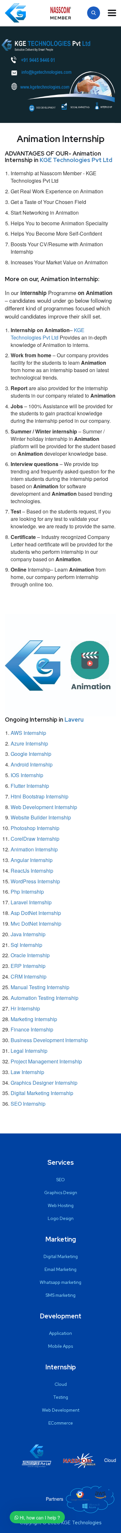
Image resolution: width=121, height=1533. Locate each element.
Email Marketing (60, 1269)
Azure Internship (29, 743)
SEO (60, 1180)
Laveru (74, 719)
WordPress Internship (35, 881)
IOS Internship (27, 775)
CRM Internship (28, 976)
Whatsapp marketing (60, 1282)
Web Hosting (61, 1205)
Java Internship (28, 934)
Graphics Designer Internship (44, 1082)
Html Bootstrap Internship (39, 796)
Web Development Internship (44, 807)
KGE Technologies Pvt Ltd (76, 160)
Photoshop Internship (35, 828)
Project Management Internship (46, 1061)
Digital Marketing (61, 1256)
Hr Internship (25, 1008)
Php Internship (27, 891)
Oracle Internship (30, 955)
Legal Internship (29, 1050)
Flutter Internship (30, 785)
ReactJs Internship (32, 870)
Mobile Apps (60, 1346)
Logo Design (61, 1218)
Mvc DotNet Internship (36, 923)
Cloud (61, 1384)
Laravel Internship (31, 902)
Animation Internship (34, 849)
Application (60, 1333)
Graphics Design (60, 1192)
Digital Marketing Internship (42, 1093)
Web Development (60, 1410)
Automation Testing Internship (44, 997)
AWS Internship (28, 732)
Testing (60, 1397)
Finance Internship (32, 1029)
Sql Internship (26, 945)
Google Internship (31, 753)
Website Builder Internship (41, 817)
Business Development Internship (49, 1040)
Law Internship (27, 1072)
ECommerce (60, 1423)
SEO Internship (28, 1103)
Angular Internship (32, 860)
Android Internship (32, 764)
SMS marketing (60, 1295)
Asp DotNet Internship (36, 913)
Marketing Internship (34, 1019)
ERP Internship (28, 966)
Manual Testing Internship (40, 987)
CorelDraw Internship (35, 838)
